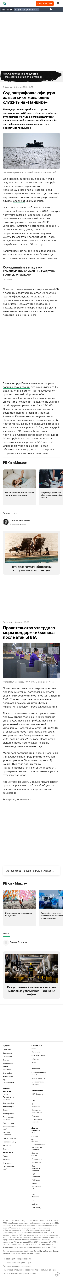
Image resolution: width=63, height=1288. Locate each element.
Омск (5, 1110)
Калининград (8, 1123)
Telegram (35, 1058)
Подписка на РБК (39, 1078)
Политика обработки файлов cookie (19, 1273)
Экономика (7, 1053)
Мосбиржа (28, 1250)
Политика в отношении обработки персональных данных (29, 1269)
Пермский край (9, 1138)
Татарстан (7, 1145)
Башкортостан (9, 1113)
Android (35, 1204)
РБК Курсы (36, 1180)
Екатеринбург (9, 1103)
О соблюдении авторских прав (17, 1262)
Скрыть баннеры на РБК (39, 1073)
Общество (7, 86)
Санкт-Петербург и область (8, 1097)
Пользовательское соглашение (17, 1265)
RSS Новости (37, 1094)
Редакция (35, 1116)
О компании (36, 1105)
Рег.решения (36, 1158)
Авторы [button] (6, 512)
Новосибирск (8, 1106)
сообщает (19, 200)
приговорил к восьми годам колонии (29, 384)
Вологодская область (8, 1118)
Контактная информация (36, 1111)
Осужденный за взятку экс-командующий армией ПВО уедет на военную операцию (29, 271)
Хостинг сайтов (35, 1154)
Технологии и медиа (8, 1064)
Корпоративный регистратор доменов (36, 1147)
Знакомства (36, 1162)
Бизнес (6, 1060)
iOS (33, 1200)
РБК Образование (8, 1081)
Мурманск (7, 1163)
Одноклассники (38, 1055)
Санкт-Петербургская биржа (46, 1250)
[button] (31, 76)
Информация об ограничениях (17, 1258)
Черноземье (8, 1152)
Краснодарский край (9, 1127)
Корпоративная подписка (38, 1082)
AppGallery (36, 1207)
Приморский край (8, 1167)
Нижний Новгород (7, 1133)
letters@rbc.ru (48, 1244)
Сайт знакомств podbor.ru (36, 1168)
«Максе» (47, 870)
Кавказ (5, 1155)
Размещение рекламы (36, 1120)
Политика (7, 279)
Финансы (7, 1069)
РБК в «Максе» (15, 462)
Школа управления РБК (36, 1185)
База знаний (8, 1076)
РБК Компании (36, 1175)
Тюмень (6, 1148)
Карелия (6, 1159)
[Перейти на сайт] (31, 76)
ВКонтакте (36, 1051)
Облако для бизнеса (35, 1138)
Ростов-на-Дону (9, 1141)
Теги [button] (15, 512)
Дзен (34, 1062)
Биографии (7, 1073)
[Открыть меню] (58, 3)
